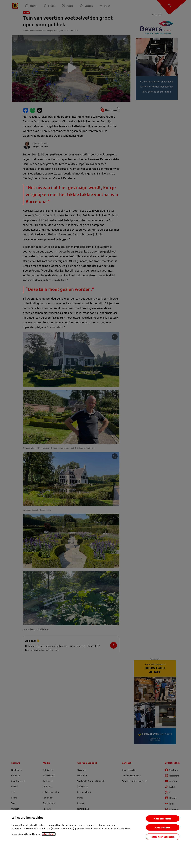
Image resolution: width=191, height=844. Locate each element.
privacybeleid (48, 834)
